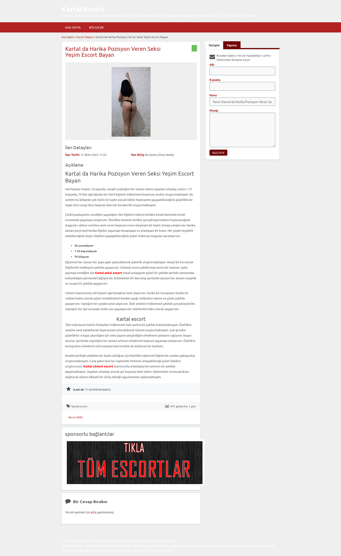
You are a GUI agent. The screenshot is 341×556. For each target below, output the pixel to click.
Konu (213, 95)
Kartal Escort (83, 9)
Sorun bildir (75, 417)
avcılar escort (104, 550)
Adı (211, 64)
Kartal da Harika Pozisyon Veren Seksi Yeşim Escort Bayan (113, 51)
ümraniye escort (162, 550)
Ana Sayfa (73, 27)
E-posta (214, 80)
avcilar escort (215, 545)
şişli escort (257, 545)
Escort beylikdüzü (164, 541)
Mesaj (213, 110)
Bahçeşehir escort (168, 545)
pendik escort (141, 550)
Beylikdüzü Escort (128, 541)
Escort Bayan (85, 37)
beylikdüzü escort (72, 545)
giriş (94, 512)
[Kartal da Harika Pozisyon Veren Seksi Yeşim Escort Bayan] (131, 138)
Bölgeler (96, 27)
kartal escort (79, 406)
